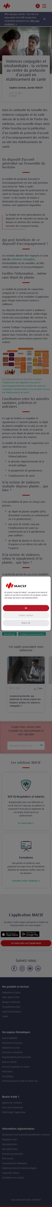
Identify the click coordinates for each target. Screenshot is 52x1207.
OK (26, 608)
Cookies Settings (26, 615)
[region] (26, 604)
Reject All (26, 623)
